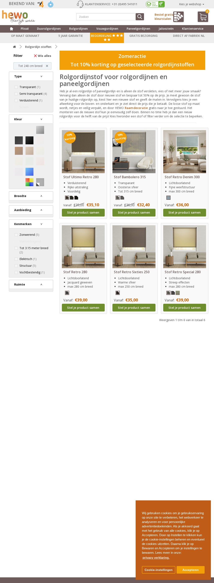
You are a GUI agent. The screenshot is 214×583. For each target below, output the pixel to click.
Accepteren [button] (190, 569)
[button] (206, 502)
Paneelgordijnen (138, 29)
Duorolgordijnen (49, 29)
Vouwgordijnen (107, 29)
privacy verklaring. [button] (156, 557)
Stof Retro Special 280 (183, 272)
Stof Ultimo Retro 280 (81, 177)
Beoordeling (101, 36)
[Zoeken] (140, 16)
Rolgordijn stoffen (38, 47)
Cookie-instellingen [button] (159, 569)
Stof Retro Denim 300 (182, 177)
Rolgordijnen (78, 29)
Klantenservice (192, 29)
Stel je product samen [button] (83, 212)
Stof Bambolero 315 (130, 177)
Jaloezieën (166, 29)
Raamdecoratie (137, 108)
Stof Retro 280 (75, 272)
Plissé (25, 29)
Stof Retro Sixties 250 (131, 272)
